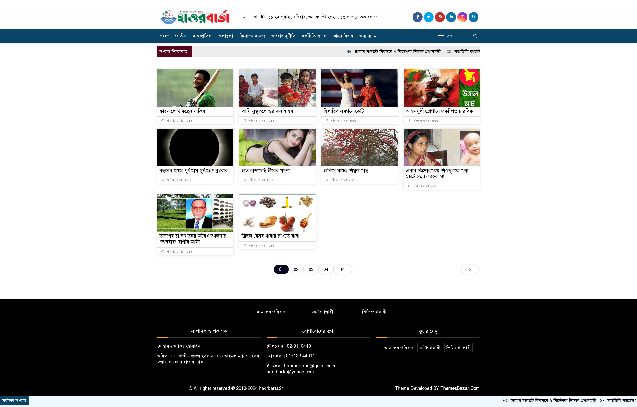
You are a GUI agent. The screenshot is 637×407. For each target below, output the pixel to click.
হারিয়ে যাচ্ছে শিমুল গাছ (346, 171)
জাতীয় (180, 36)
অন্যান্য (365, 36)
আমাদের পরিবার (271, 312)
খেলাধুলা (225, 36)
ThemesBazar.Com (460, 388)
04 (326, 269)
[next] (343, 269)
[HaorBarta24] (195, 16)
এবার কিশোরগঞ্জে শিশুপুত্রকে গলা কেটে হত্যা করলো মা (437, 174)
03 (311, 269)
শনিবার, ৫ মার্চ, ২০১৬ (179, 120)
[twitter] (429, 17)
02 (296, 269)
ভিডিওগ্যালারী (374, 312)
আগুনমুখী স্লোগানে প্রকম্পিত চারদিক (439, 111)
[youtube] (462, 17)
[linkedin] (451, 17)
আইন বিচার (343, 36)
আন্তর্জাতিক (202, 36)
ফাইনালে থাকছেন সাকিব (182, 111)
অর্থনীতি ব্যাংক (314, 36)
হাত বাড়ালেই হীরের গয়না (266, 171)
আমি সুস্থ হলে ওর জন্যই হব (267, 111)
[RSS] (473, 17)
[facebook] (418, 17)
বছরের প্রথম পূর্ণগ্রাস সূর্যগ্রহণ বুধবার (193, 171)
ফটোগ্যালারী (322, 312)
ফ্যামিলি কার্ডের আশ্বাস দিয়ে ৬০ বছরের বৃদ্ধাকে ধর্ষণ (480, 51)
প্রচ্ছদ (164, 36)
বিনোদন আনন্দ (252, 36)
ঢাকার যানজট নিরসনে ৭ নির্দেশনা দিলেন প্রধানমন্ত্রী (379, 51)
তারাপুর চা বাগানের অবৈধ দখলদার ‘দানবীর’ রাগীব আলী (192, 239)
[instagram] (440, 17)
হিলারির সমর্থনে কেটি (344, 111)
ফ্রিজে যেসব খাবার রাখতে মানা (270, 236)
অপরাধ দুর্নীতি (283, 36)
